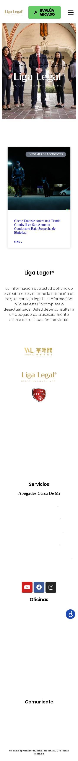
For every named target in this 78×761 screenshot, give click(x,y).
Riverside (24, 663)
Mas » (18, 242)
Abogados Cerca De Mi (39, 493)
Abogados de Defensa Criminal (38, 532)
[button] (71, 12)
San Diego (24, 676)
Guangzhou (51, 638)
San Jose (40, 688)
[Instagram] (51, 587)
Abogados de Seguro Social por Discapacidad (39, 558)
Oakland (53, 651)
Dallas (57, 625)
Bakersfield (25, 613)
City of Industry (28, 625)
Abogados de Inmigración (39, 545)
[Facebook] (39, 587)
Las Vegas (26, 651)
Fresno (24, 638)
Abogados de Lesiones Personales (39, 571)
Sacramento (53, 663)
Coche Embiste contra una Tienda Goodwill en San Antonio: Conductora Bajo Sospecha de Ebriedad (37, 226)
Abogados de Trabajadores (39, 519)
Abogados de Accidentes (39, 506)
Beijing (52, 613)
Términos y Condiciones (39, 730)
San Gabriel (53, 676)
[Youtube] (27, 587)
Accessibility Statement (39, 742)
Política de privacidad (39, 736)
